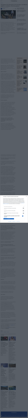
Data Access (14, 221)
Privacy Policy (18, 221)
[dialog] (14, 209)
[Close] (26, 196)
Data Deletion (9, 221)
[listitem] (14, 206)
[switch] (23, 208)
